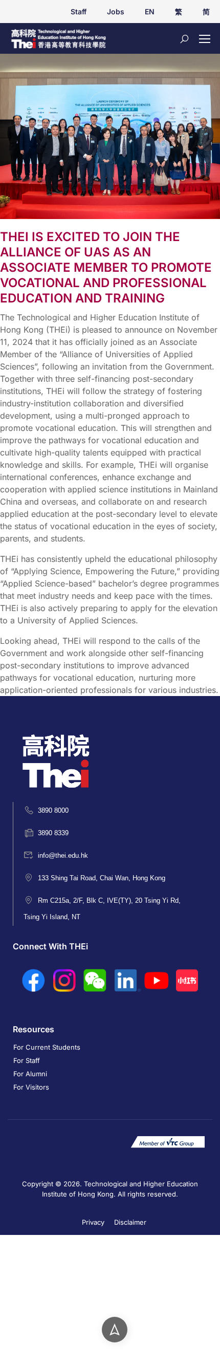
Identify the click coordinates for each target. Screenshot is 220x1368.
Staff (78, 11)
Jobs (115, 11)
